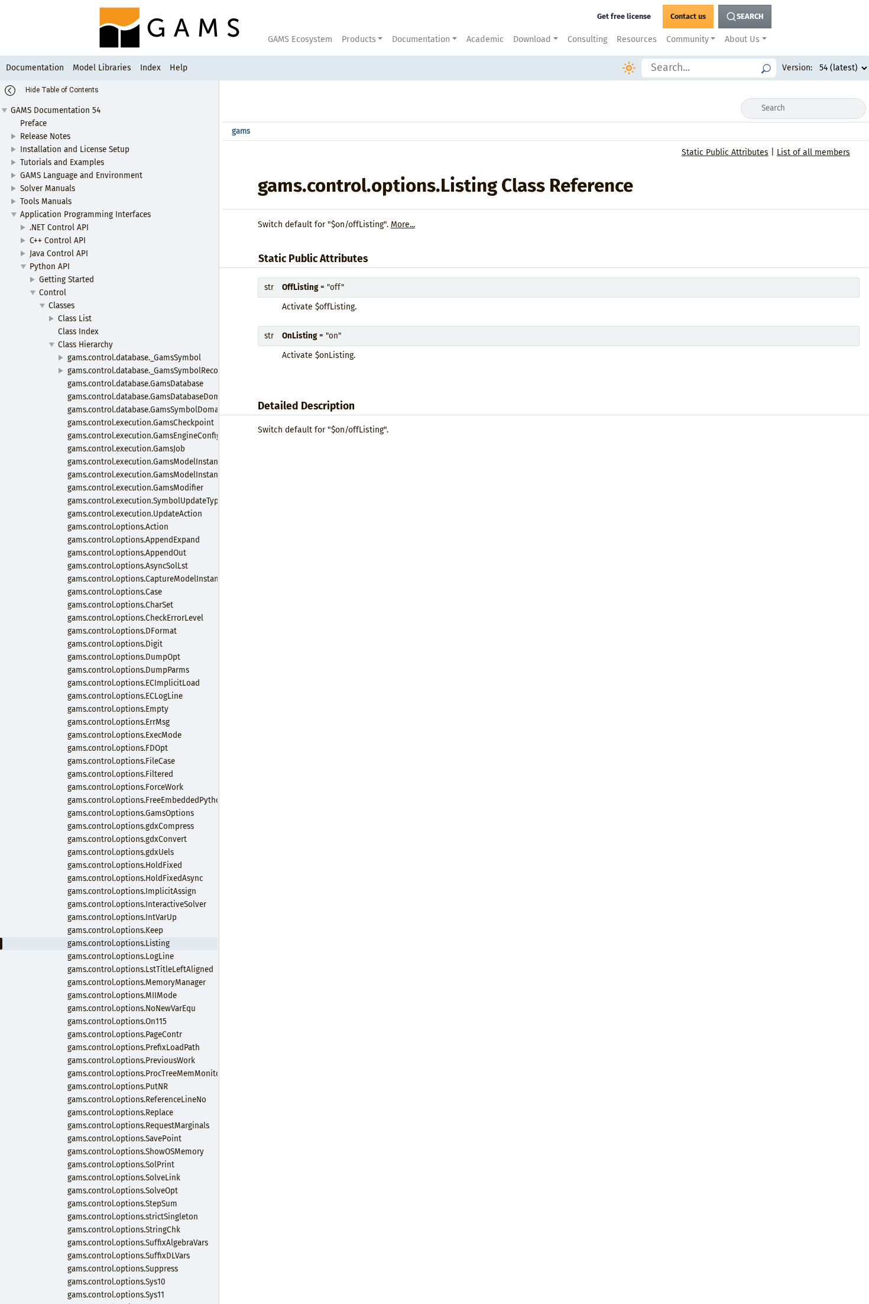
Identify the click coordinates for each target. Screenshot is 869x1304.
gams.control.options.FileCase (121, 761)
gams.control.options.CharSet (120, 605)
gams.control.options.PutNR (117, 1087)
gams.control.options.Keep (115, 930)
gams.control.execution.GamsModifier (135, 488)
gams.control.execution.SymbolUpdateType (145, 501)
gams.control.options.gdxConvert (127, 839)
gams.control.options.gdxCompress (130, 826)
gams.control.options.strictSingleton (132, 1217)
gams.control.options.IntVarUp (122, 917)
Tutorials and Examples (62, 162)
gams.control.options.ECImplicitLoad (133, 683)
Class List (75, 319)
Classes (61, 306)
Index (150, 68)
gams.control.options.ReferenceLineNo (136, 1100)
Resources (637, 39)
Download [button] (532, 39)
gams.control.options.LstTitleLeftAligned (140, 969)
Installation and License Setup (74, 149)
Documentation (35, 68)
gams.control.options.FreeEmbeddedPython (146, 800)
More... (403, 225)
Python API (50, 267)
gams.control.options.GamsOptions (130, 813)
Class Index (78, 332)
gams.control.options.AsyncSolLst (127, 566)
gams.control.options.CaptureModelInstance (146, 579)
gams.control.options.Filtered (120, 774)
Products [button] (359, 39)
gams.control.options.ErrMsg (118, 722)
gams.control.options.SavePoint (124, 1139)
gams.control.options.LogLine (120, 956)
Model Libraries (102, 68)
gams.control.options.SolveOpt (122, 1191)
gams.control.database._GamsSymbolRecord (146, 371)
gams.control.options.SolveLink (123, 1178)
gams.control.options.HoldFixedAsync (135, 878)
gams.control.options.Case (114, 592)
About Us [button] (742, 39)
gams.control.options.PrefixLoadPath (133, 1047)
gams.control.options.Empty (117, 709)
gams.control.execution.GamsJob (126, 449)
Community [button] (687, 39)
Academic (485, 39)
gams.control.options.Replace (120, 1113)
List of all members (813, 152)
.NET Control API (59, 227)
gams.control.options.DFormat (122, 631)
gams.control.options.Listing (118, 943)
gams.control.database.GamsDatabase (135, 384)
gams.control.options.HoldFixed (124, 865)
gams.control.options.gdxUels (120, 852)
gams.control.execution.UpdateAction (134, 514)
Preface (33, 123)
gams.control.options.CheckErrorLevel (135, 618)
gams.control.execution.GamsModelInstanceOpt (153, 475)
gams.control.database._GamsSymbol (134, 358)
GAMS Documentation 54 (55, 110)
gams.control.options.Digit (115, 644)
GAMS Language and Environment (81, 175)
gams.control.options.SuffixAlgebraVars (137, 1243)
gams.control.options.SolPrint (120, 1165)
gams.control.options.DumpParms (128, 670)
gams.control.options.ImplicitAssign (131, 891)
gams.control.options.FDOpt (117, 748)
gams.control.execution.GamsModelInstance (146, 462)
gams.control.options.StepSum (122, 1204)
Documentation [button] (421, 39)
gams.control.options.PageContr (124, 1034)
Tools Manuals (46, 201)
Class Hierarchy (85, 345)
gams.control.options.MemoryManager (136, 982)
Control (52, 293)
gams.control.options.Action (117, 527)
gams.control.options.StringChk (123, 1230)
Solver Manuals (47, 188)
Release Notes (45, 136)
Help (178, 68)
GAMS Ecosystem (300, 39)
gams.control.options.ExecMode (124, 735)
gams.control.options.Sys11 (115, 1295)
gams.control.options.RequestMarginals (138, 1126)
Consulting (587, 39)
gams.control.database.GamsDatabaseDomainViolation (166, 397)
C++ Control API (58, 240)
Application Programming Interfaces (85, 214)
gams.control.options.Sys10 (116, 1282)
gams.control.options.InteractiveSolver (136, 904)
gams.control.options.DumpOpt (123, 657)
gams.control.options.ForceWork (125, 787)
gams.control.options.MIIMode (122, 995)
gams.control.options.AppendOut (126, 553)
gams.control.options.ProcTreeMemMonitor (145, 1074)
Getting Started (66, 280)
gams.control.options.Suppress (122, 1269)
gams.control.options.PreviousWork (131, 1061)
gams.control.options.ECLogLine (125, 696)
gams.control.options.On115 (117, 1021)
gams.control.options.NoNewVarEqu (131, 1008)
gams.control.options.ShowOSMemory (135, 1152)
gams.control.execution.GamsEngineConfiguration (157, 436)
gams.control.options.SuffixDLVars (128, 1256)
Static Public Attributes (725, 152)
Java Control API (59, 253)
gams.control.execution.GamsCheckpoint (140, 423)
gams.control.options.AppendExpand (133, 540)
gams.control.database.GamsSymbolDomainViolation (163, 410)
